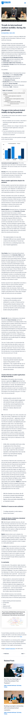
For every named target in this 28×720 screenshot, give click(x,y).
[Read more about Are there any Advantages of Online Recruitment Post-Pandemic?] (14, 670)
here (21, 636)
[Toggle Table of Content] (23, 91)
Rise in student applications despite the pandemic (13, 96)
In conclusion (8, 105)
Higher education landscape (10, 685)
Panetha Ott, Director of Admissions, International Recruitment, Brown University (17, 103)
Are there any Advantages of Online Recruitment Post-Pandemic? (12, 681)
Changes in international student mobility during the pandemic (14, 93)
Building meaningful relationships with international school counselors (13, 708)
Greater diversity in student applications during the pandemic (14, 99)
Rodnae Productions (10, 648)
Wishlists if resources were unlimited (12, 101)
